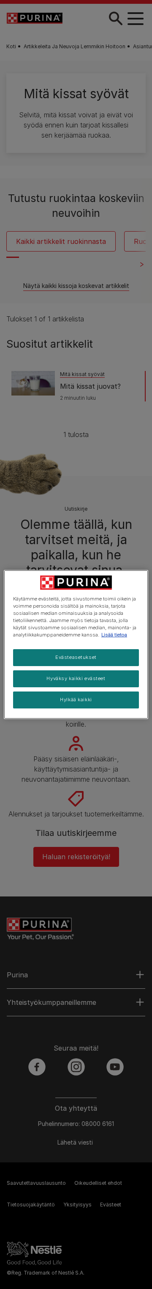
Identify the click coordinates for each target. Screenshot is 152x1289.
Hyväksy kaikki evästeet (75, 678)
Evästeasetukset (76, 657)
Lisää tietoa (114, 635)
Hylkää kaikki (76, 700)
